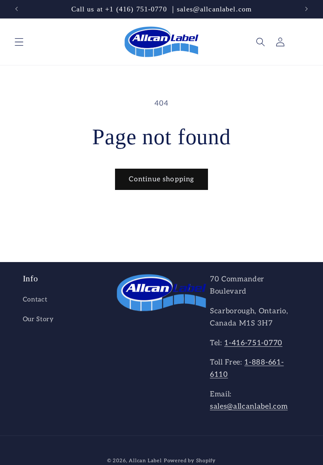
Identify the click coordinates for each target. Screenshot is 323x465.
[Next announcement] (306, 9)
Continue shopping (162, 179)
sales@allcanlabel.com (249, 406)
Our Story (38, 319)
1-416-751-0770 (253, 343)
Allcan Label (145, 461)
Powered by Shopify (190, 461)
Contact (35, 299)
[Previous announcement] (16, 9)
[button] (19, 42)
